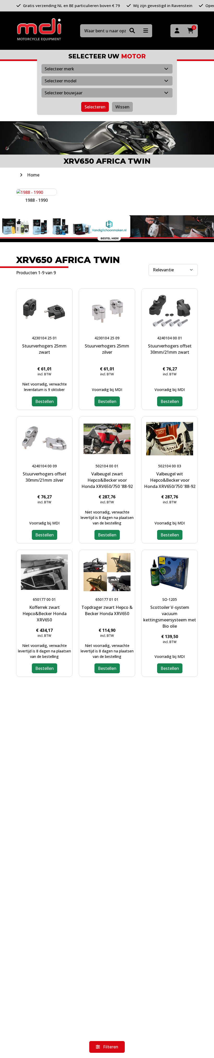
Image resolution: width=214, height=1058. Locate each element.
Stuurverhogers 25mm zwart (44, 349)
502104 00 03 (169, 465)
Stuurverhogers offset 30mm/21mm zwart (170, 349)
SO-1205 (169, 599)
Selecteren (95, 107)
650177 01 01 (107, 599)
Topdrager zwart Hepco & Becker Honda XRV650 (107, 610)
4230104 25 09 (107, 337)
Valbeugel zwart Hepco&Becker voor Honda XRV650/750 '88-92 (107, 480)
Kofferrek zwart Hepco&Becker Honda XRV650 (44, 613)
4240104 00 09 (44, 465)
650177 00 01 (44, 599)
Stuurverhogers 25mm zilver (107, 349)
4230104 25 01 (44, 337)
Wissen (122, 107)
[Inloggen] (176, 30)
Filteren (110, 1047)
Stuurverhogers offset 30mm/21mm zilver (44, 477)
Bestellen (44, 401)
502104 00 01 (107, 465)
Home (33, 175)
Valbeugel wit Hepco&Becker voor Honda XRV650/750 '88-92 (169, 480)
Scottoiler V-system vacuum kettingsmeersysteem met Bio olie (169, 616)
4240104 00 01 (169, 337)
